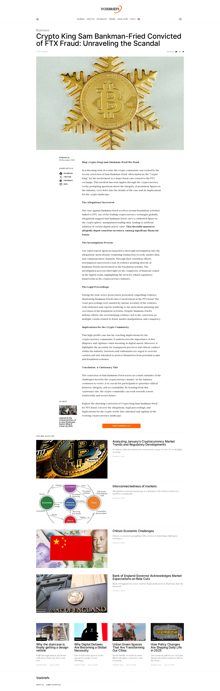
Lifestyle (90, 19)
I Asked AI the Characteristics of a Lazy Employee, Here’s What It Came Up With (67, 422)
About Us (40, 685)
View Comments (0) (121, 426)
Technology (101, 19)
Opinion (112, 19)
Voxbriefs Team (41, 665)
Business (81, 19)
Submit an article (53, 685)
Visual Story (122, 19)
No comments (43, 52)
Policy (133, 19)
